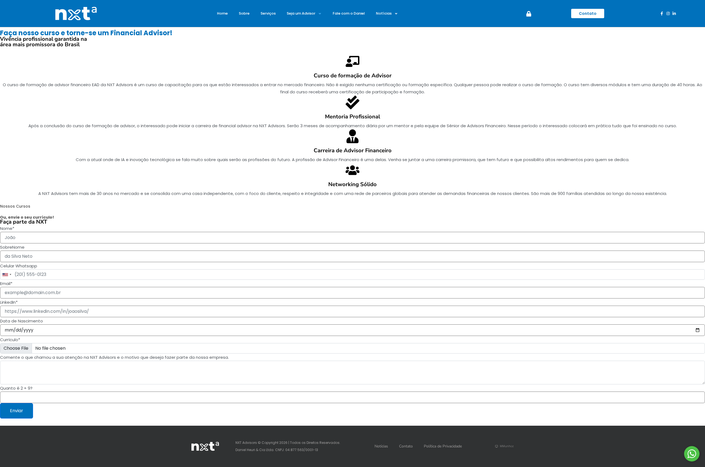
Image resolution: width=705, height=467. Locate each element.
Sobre (244, 13)
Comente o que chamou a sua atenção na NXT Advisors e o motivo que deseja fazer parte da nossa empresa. (114, 357)
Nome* (7, 228)
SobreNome (12, 247)
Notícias (384, 13)
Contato (406, 446)
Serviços (268, 13)
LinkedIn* (9, 302)
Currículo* (10, 340)
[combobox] (6, 274)
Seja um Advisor (301, 13)
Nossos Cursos (15, 206)
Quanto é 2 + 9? (16, 388)
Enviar (16, 411)
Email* (6, 283)
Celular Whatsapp (18, 266)
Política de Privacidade (443, 446)
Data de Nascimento (21, 321)
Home (222, 13)
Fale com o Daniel (349, 13)
